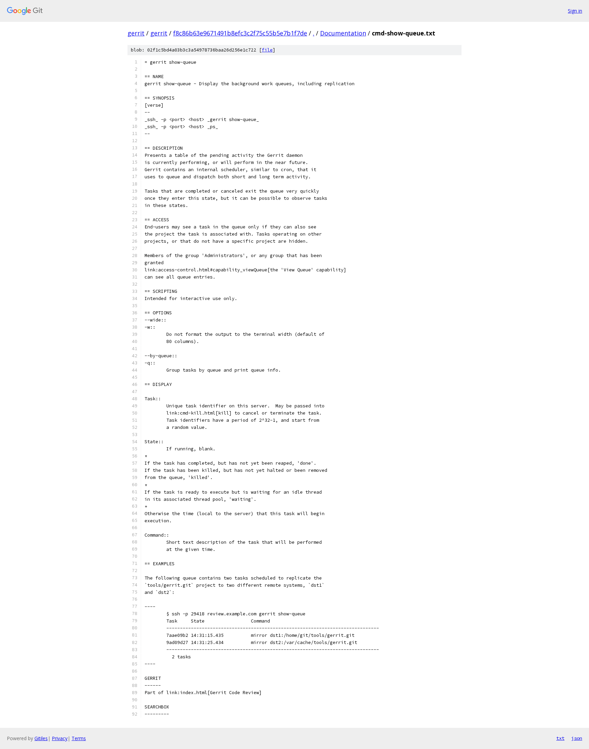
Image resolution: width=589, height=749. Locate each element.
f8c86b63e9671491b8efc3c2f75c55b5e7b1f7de (240, 33)
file (267, 50)
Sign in (575, 11)
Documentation (343, 33)
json (576, 738)
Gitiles (41, 738)
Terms (79, 738)
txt (560, 738)
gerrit (136, 33)
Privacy (59, 738)
